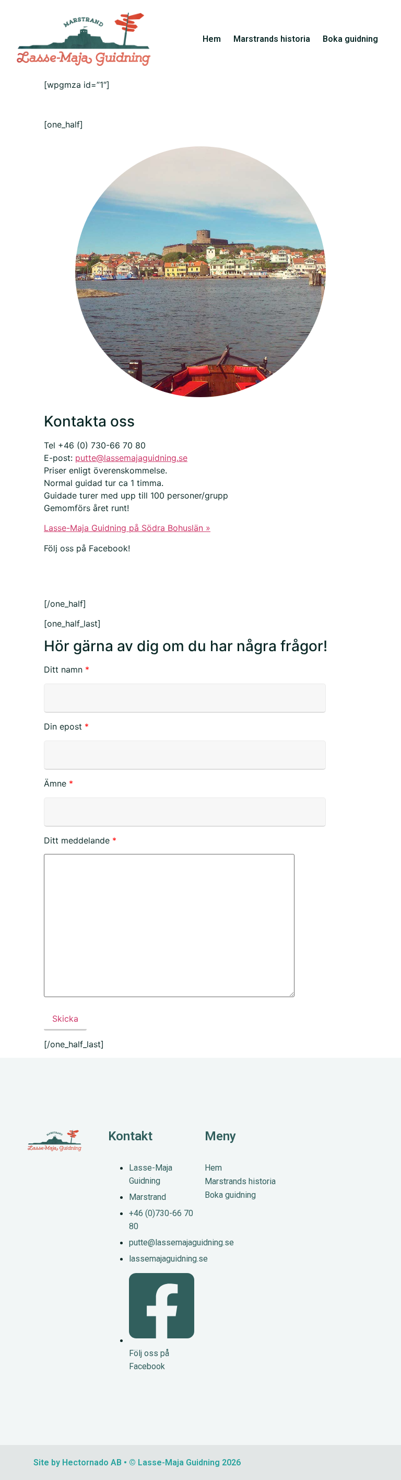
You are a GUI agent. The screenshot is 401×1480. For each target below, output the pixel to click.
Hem (212, 39)
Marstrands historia (271, 39)
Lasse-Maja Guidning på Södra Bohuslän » (127, 528)
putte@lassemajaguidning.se (131, 458)
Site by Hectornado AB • (80, 1462)
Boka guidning (350, 39)
